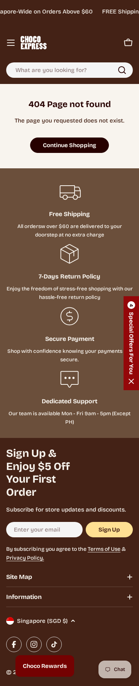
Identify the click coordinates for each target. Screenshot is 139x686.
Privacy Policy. (25, 558)
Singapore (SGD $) (42, 620)
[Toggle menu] (10, 42)
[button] (131, 343)
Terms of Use (104, 549)
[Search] (122, 70)
